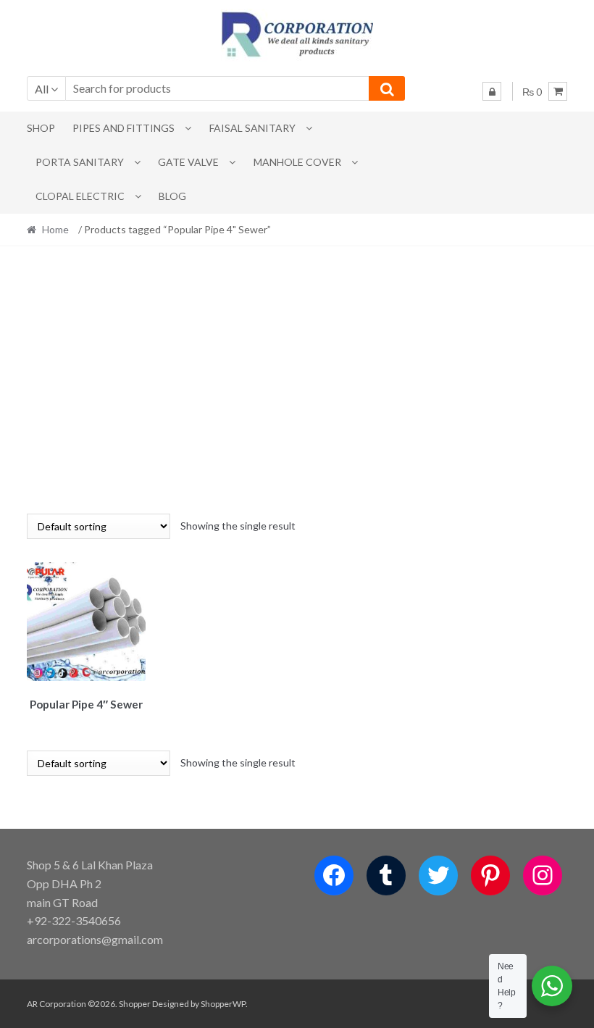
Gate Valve (188, 162)
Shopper (135, 1003)
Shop (41, 128)
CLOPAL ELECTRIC (80, 196)
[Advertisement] (297, 379)
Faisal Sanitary (252, 128)
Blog (172, 196)
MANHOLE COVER (297, 162)
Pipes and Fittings (123, 128)
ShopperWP (223, 1003)
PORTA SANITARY (79, 162)
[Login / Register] (491, 91)
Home (55, 229)
